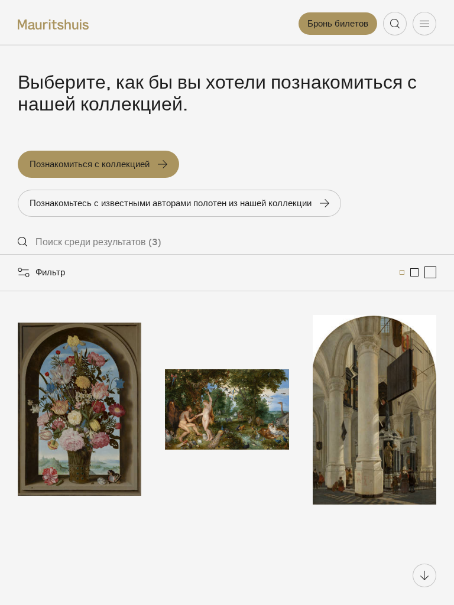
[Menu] (424, 23)
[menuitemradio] (402, 272)
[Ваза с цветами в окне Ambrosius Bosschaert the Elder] (79, 410)
